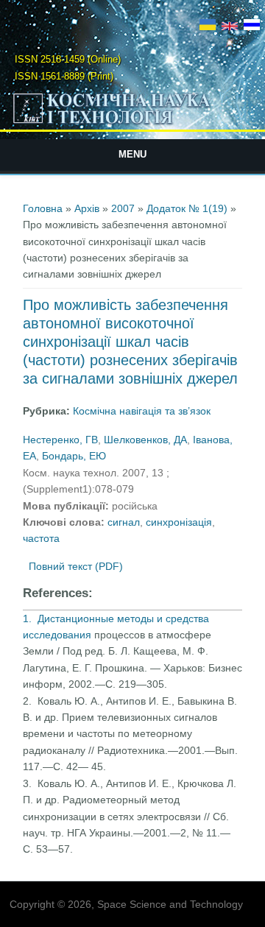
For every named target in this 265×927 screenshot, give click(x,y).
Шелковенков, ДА (145, 439)
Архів (86, 208)
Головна (43, 208)
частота (41, 538)
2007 (123, 208)
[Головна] (132, 123)
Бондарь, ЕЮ (74, 456)
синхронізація (179, 522)
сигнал (123, 522)
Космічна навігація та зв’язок (142, 411)
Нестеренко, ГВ (60, 439)
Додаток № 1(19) (186, 208)
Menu (132, 154)
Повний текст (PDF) (76, 566)
